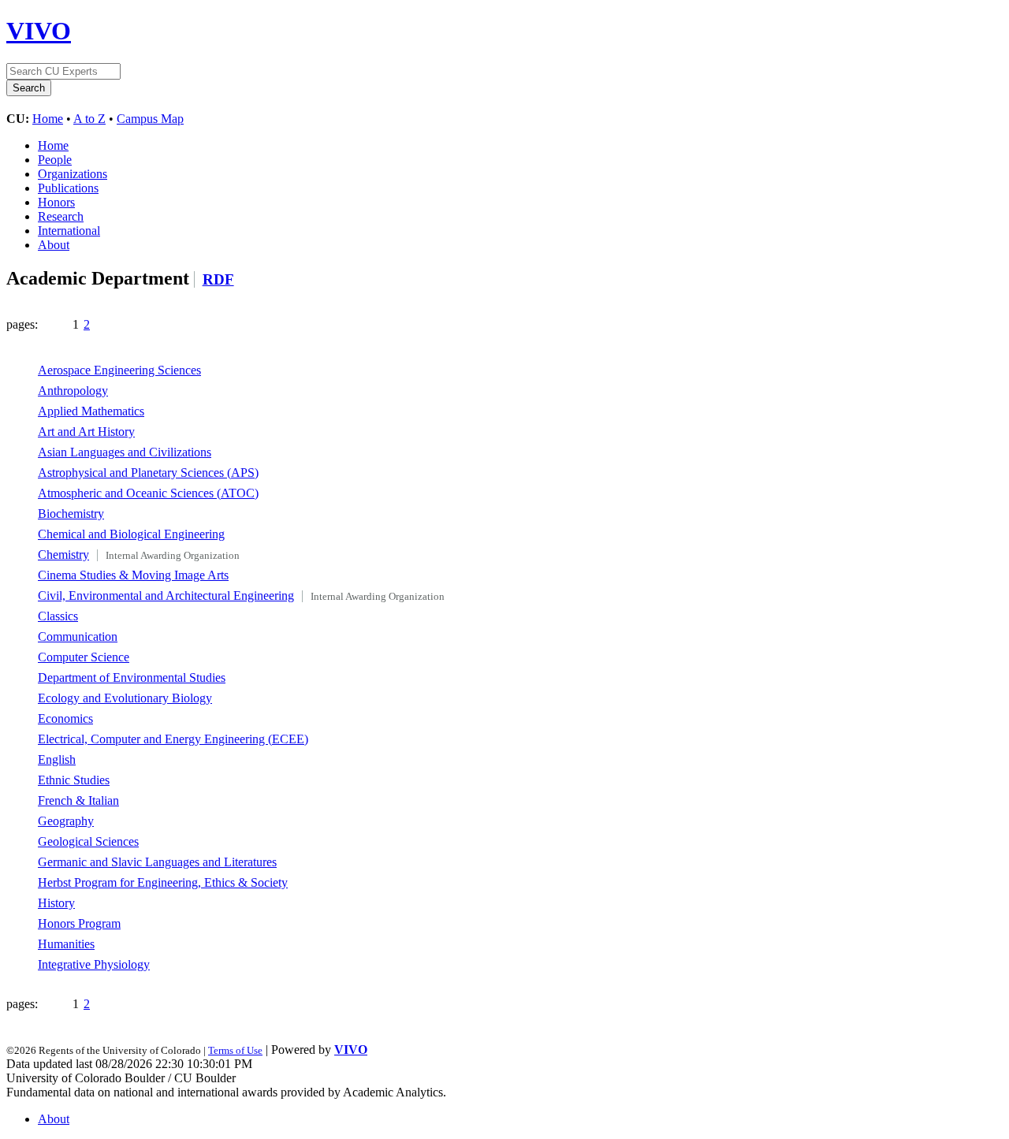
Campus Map (150, 118)
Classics (58, 616)
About (53, 244)
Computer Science (83, 657)
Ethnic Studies (74, 780)
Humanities (66, 944)
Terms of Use (235, 1050)
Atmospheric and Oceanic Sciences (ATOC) (148, 493)
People (55, 159)
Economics (65, 718)
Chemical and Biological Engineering (131, 534)
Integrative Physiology (94, 964)
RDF (218, 279)
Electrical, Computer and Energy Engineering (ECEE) (173, 739)
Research (61, 216)
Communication (77, 636)
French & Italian (78, 800)
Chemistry (63, 554)
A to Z (89, 118)
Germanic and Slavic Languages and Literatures (157, 862)
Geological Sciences (88, 841)
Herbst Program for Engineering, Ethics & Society (163, 882)
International (69, 230)
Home (47, 118)
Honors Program (79, 923)
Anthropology (73, 390)
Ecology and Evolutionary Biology (125, 698)
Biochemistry (71, 513)
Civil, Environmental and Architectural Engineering (166, 595)
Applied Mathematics (91, 411)
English (57, 759)
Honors (56, 202)
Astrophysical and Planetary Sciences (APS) (148, 472)
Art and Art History (86, 431)
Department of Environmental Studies (131, 677)
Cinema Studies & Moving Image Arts (133, 575)
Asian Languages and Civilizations (124, 452)
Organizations (72, 174)
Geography (66, 821)
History (56, 903)
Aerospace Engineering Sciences (119, 370)
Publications (68, 188)
